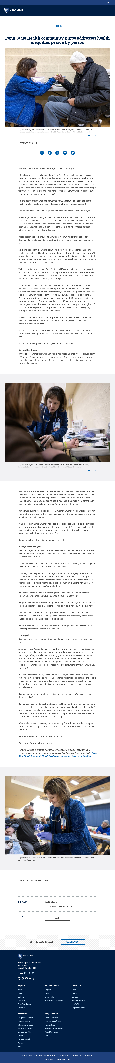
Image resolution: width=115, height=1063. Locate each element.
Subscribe (72, 942)
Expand (90, 136)
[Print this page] (73, 153)
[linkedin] (57, 153)
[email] (65, 153)
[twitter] (50, 153)
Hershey (57, 26)
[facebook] (42, 153)
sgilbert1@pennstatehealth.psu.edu (59, 906)
